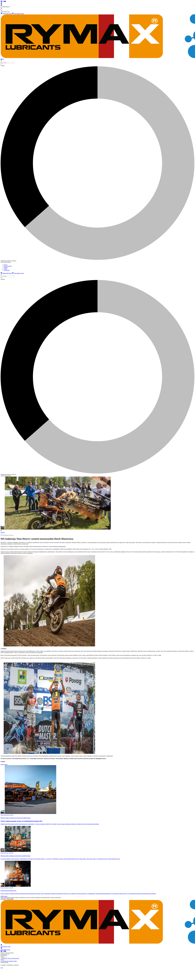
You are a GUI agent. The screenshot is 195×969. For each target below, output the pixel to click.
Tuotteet (11, 961)
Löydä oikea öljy (5, 961)
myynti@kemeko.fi (14, 958)
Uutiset (15, 961)
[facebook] (1, 1)
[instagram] (3, 1)
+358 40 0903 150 (5, 958)
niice (2, 967)
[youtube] (5, 1)
